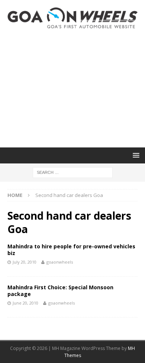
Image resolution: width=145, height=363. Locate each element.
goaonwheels (59, 262)
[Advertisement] (72, 88)
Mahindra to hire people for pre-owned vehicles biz (71, 250)
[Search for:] (73, 171)
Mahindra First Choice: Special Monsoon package (60, 290)
